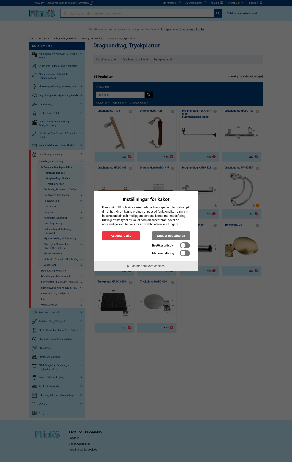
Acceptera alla (121, 235)
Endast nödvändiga (171, 235)
